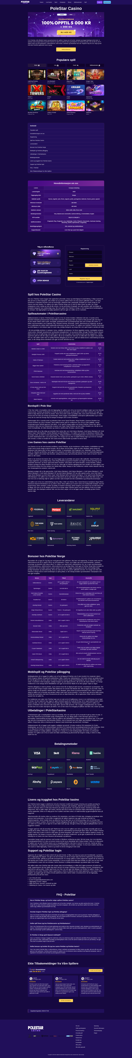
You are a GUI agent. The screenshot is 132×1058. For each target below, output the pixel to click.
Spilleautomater (94, 65)
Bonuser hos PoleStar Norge (38, 147)
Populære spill (34, 130)
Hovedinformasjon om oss (37, 133)
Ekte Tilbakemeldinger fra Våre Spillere (40, 171)
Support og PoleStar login (37, 164)
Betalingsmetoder (35, 157)
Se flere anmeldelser (66, 1000)
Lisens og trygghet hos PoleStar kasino (41, 161)
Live (55, 65)
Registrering (33, 137)
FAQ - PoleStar (34, 167)
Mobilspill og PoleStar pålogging (39, 150)
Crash (74, 65)
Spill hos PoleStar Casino (37, 140)
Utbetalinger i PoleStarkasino (38, 154)
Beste (35, 65)
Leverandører (34, 144)
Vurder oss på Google (95, 970)
